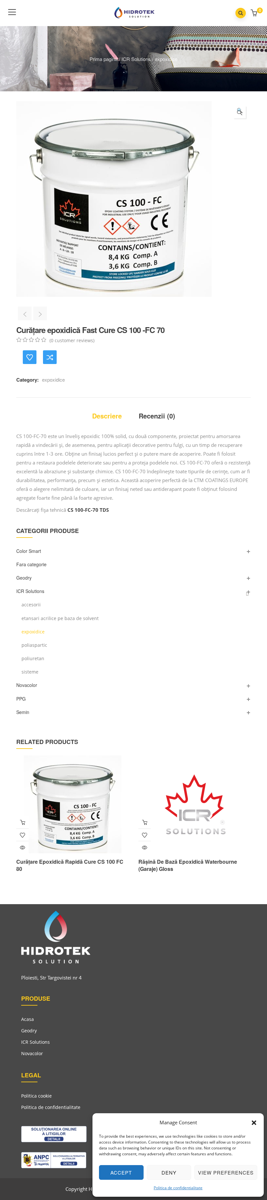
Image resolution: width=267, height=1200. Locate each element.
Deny (169, 1172)
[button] (254, 1122)
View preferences (226, 1172)
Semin (22, 712)
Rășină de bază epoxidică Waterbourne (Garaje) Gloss (187, 865)
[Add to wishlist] (29, 357)
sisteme (29, 672)
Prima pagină (104, 58)
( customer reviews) (71, 340)
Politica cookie (36, 1096)
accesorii (31, 604)
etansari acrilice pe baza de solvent (60, 618)
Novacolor (26, 685)
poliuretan (32, 658)
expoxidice (166, 58)
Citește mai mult (22, 822)
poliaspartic (34, 645)
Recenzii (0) (157, 415)
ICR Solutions (136, 58)
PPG (21, 698)
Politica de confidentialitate (178, 1188)
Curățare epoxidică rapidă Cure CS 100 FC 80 (69, 865)
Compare (50, 357)
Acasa (27, 1019)
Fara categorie (31, 564)
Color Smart (28, 551)
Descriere (107, 415)
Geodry (24, 577)
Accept (121, 1172)
